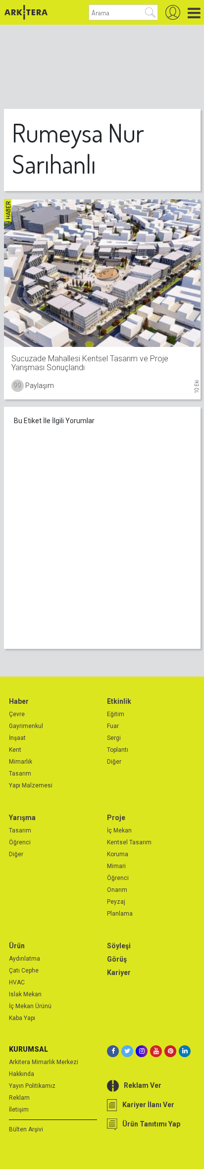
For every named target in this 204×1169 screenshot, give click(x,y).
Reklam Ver (142, 1085)
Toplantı (117, 749)
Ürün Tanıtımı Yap (151, 1124)
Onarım (117, 889)
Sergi (114, 737)
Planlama (120, 913)
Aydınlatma (24, 958)
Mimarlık (20, 761)
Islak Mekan (25, 994)
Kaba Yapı (22, 1018)
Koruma (117, 854)
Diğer (114, 761)
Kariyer (119, 972)
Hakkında (21, 1074)
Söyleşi (119, 946)
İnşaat (17, 737)
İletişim (19, 1109)
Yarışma (22, 818)
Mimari (116, 866)
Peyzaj (116, 901)
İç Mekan (119, 830)
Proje (116, 818)
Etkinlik (119, 701)
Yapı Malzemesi (30, 785)
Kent (15, 749)
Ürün (17, 946)
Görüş (117, 959)
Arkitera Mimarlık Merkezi (43, 1062)
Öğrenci (20, 842)
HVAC (17, 982)
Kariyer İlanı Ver (148, 1105)
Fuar (113, 726)
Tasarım (20, 773)
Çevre (17, 714)
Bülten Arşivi (26, 1129)
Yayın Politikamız (32, 1085)
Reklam (19, 1097)
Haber (19, 701)
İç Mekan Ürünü (30, 1006)
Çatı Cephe (24, 970)
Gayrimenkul (26, 726)
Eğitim (115, 714)
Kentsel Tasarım (129, 842)
